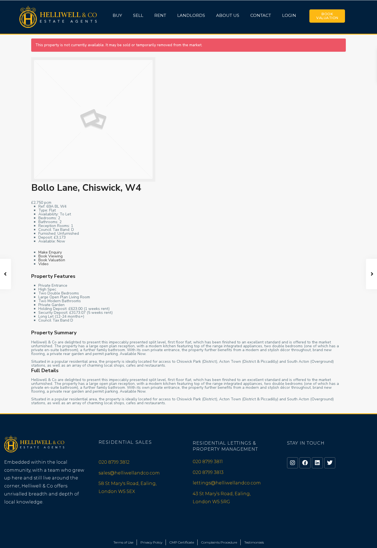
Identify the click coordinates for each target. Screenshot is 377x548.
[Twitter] (329, 462)
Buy (117, 15)
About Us (227, 15)
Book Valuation (327, 16)
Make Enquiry (50, 252)
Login (289, 15)
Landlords (191, 15)
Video (43, 264)
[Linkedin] (317, 462)
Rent (160, 15)
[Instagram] (292, 462)
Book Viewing (50, 256)
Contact (260, 15)
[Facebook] (304, 462)
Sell (138, 15)
